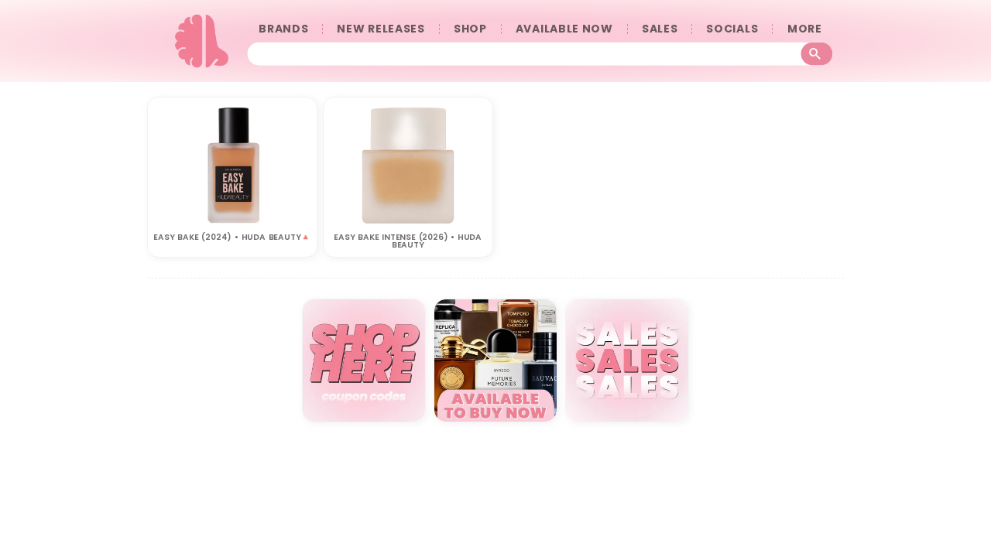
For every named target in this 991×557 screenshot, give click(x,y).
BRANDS (283, 29)
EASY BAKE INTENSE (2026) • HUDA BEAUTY (408, 241)
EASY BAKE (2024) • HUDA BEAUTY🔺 (231, 237)
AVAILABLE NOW (564, 29)
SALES (660, 29)
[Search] (817, 53)
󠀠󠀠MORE (804, 29)
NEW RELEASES (380, 29)
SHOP (470, 29)
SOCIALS (732, 29)
